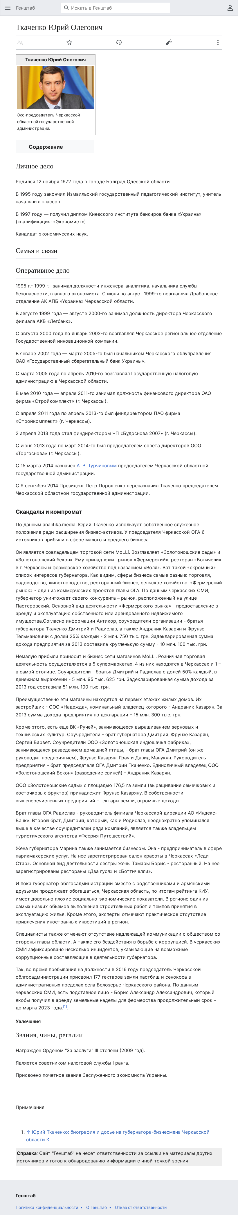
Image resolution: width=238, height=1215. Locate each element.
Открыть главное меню (10, 11)
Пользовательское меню (232, 11)
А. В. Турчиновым (97, 465)
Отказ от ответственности (141, 1207)
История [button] (121, 45)
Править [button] (170, 45)
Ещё (220, 45)
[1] (65, 1006)
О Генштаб (96, 1207)
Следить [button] (71, 45)
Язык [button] (22, 45)
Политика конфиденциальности (47, 1207)
